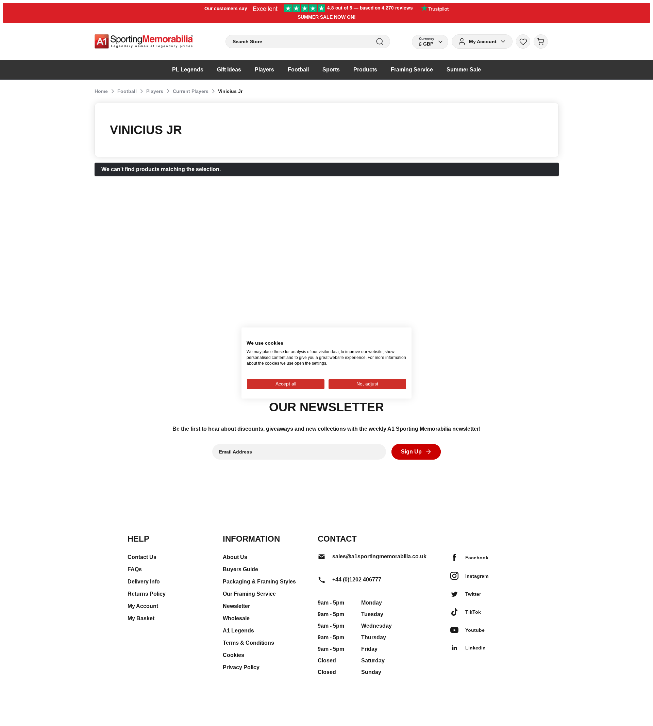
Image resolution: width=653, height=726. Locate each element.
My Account (143, 606)
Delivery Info (144, 581)
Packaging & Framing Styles (259, 581)
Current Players (190, 91)
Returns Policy (147, 594)
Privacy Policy (241, 667)
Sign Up (411, 452)
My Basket (141, 618)
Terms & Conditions (248, 643)
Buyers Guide (240, 569)
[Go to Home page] (144, 41)
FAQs (135, 569)
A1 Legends (238, 630)
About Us (235, 557)
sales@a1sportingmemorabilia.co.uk (379, 556)
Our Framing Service (249, 594)
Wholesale (236, 618)
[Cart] (541, 41)
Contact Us (142, 557)
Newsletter (236, 606)
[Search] (379, 41)
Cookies (233, 655)
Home (101, 91)
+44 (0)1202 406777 (356, 579)
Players (154, 91)
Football (127, 91)
